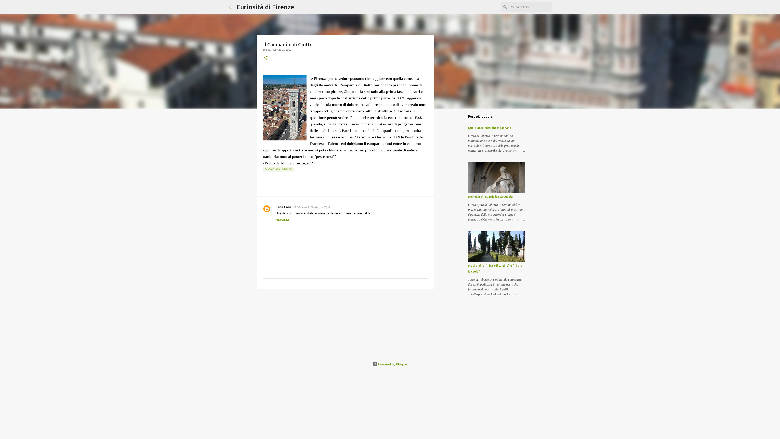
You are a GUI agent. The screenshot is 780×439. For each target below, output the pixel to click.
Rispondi (282, 219)
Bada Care (283, 207)
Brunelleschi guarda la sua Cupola (490, 196)
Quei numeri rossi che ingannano (489, 127)
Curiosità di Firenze (265, 7)
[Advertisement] (345, 323)
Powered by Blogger (392, 364)
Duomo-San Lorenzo (278, 169)
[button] (265, 58)
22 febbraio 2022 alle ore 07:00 (311, 207)
